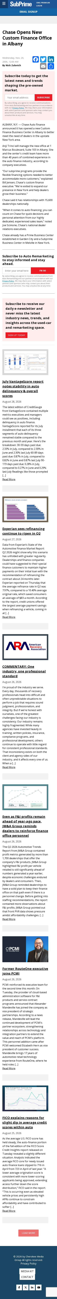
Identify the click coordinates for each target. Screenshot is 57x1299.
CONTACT (27, 1277)
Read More (8, 479)
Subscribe (43, 97)
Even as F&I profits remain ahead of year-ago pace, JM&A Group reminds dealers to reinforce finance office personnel (25, 826)
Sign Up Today (16, 335)
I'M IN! (42, 270)
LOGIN (39, 5)
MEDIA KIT (27, 1271)
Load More (28, 1233)
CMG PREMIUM (43, 2)
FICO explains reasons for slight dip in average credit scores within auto (24, 1122)
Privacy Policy (18, 108)
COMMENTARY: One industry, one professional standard (24, 671)
